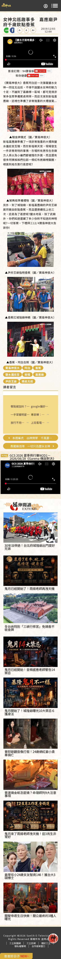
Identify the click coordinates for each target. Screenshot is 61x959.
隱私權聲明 (20, 946)
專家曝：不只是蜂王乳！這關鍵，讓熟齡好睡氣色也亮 (37, 414)
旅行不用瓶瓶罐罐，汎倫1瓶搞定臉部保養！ (17, 422)
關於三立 (46, 943)
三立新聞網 (15, 943)
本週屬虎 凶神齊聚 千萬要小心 (33, 438)
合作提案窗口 (38, 946)
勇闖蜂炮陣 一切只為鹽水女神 (30, 446)
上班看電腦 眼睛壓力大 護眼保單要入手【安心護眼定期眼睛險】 (37, 422)
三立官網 (31, 943)
